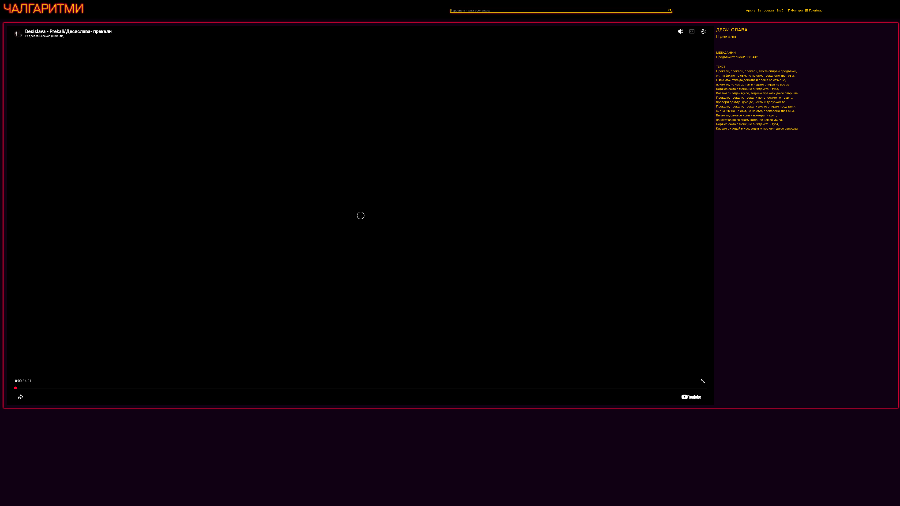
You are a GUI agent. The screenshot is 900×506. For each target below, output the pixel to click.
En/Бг (780, 10)
